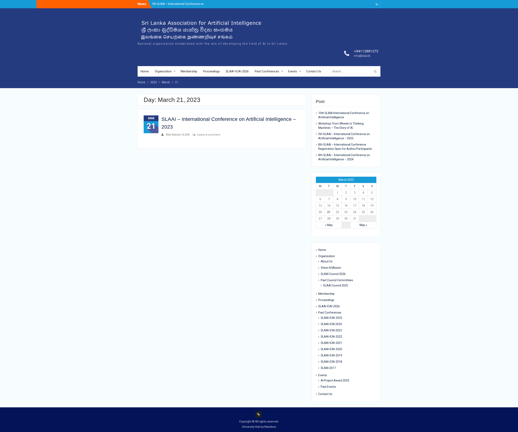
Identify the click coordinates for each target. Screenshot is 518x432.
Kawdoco (270, 426)
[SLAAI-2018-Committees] (377, 4)
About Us (326, 261)
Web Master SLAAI (178, 134)
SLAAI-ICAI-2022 (331, 336)
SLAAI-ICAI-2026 (237, 71)
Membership (189, 71)
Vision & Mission (331, 267)
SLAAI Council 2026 (333, 274)
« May (329, 225)
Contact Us (313, 71)
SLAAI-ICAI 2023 (331, 330)
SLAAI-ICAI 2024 (331, 324)
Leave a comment (208, 134)
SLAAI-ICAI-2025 (331, 317)
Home (145, 71)
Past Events (328, 386)
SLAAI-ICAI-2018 (331, 361)
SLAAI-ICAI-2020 (331, 349)
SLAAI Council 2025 (335, 285)
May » (363, 225)
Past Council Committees (337, 280)
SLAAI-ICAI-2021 (331, 342)
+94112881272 (366, 51)
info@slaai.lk (362, 55)
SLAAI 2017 (328, 368)
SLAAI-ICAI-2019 (331, 355)
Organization (163, 71)
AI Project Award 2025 (335, 380)
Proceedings (211, 71)
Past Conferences (267, 71)
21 (328, 212)
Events (292, 71)
